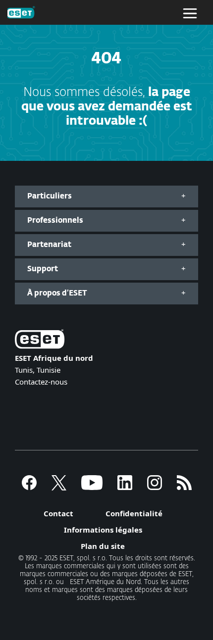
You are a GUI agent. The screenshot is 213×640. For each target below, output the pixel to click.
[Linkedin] (125, 487)
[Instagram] (154, 487)
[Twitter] (59, 487)
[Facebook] (29, 487)
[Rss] (184, 487)
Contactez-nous (41, 382)
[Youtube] (92, 487)
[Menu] (190, 12)
